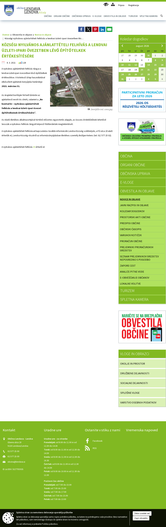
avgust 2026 (142, 45)
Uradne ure (52, 430)
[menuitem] (62, 16)
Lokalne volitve (130, 283)
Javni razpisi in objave (134, 205)
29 (155, 74)
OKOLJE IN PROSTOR (132, 363)
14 (148, 64)
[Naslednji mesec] (162, 45)
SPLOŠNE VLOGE (130, 393)
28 (148, 74)
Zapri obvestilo (141, 518)
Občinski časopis (130, 229)
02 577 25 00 (13, 451)
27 (142, 74)
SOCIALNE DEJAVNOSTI (134, 383)
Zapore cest (128, 265)
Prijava (121, 5)
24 (122, 74)
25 (129, 74)
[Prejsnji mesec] (122, 45)
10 (122, 64)
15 (155, 64)
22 (155, 69)
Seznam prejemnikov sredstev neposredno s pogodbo (139, 258)
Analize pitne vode (132, 271)
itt (34, 146)
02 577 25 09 (13, 456)
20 (142, 69)
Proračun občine (131, 241)
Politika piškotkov (50, 524)
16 (162, 64)
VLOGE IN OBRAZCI (134, 353)
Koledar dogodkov (134, 38)
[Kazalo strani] (113, 4)
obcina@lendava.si (16, 461)
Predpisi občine (130, 223)
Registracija (133, 5)
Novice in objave (43, 34)
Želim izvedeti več (142, 513)
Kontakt (9, 430)
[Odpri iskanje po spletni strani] (161, 16)
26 (136, 74)
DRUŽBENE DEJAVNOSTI (134, 373)
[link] (81, 29)
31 (148, 55)
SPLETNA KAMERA (134, 299)
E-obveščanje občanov (134, 277)
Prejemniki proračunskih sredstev (136, 249)
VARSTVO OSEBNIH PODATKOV (138, 402)
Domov (6, 34)
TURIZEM (127, 290)
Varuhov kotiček (131, 235)
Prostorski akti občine (135, 217)
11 (129, 64)
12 (136, 64)
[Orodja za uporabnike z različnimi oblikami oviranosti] (105, 4)
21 (148, 69)
